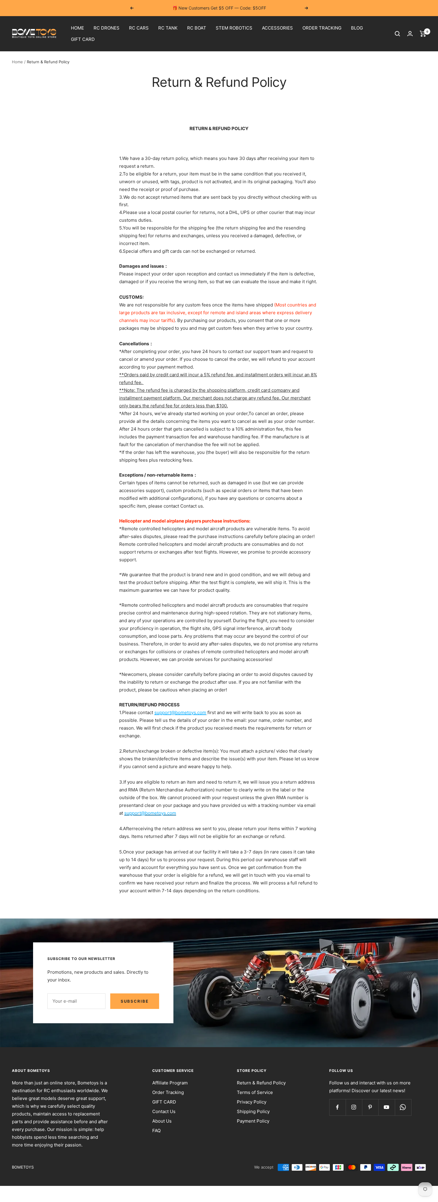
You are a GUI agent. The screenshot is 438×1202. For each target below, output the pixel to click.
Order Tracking (168, 1092)
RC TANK (168, 28)
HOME (77, 28)
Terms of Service (255, 1092)
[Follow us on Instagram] (354, 1107)
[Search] (397, 33)
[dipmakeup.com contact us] (206, 712)
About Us (162, 1121)
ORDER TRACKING (321, 28)
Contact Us (163, 1111)
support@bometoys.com (180, 712)
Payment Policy (253, 1121)
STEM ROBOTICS (234, 28)
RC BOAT (196, 28)
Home (17, 61)
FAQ (156, 1130)
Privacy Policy (251, 1102)
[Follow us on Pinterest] (370, 1107)
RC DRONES (106, 28)
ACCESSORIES (277, 28)
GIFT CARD (83, 39)
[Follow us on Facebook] (337, 1107)
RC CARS (139, 28)
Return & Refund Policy (261, 1083)
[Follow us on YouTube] (386, 1107)
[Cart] (423, 34)
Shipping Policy (253, 1111)
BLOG (357, 28)
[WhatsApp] (403, 1107)
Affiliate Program (170, 1083)
